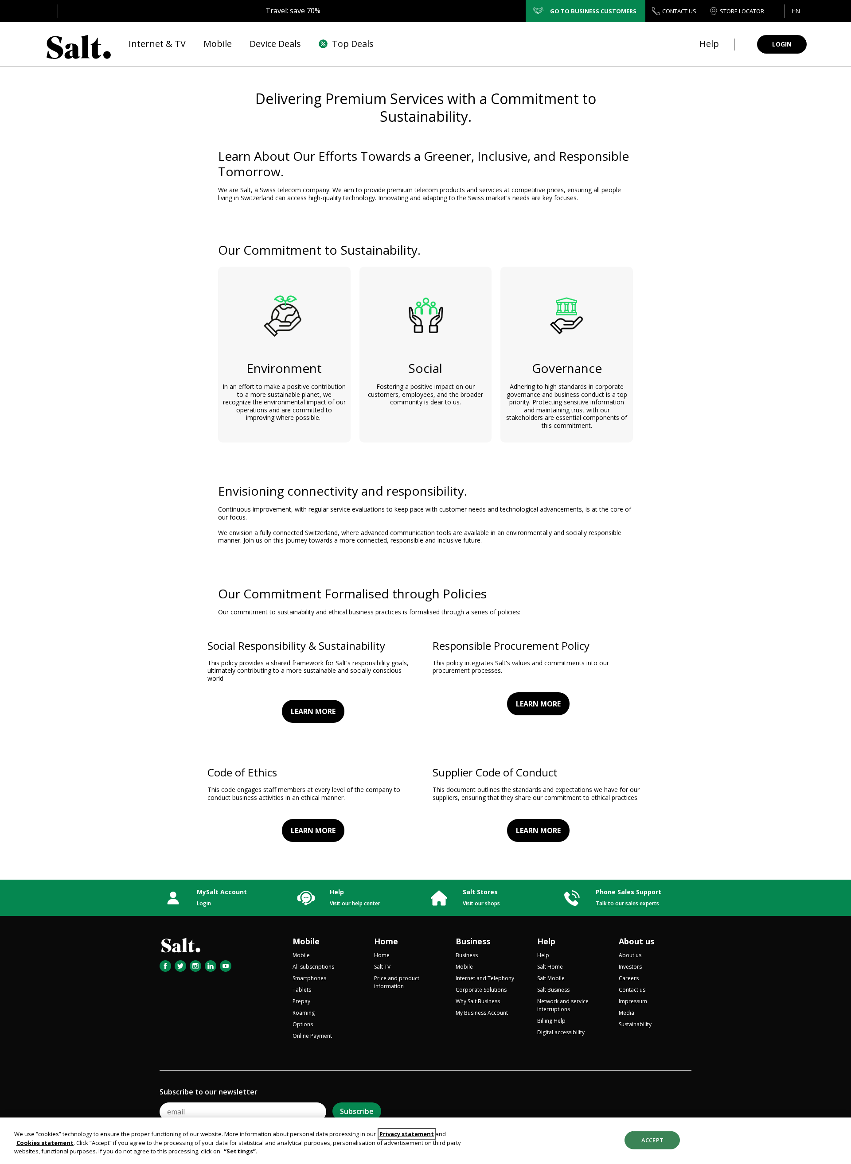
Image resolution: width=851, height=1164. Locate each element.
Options (303, 1024)
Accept (652, 1140)
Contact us (632, 989)
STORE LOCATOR (742, 11)
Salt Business (553, 989)
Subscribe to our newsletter (209, 1091)
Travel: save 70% (292, 11)
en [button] (796, 11)
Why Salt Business (478, 1001)
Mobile (306, 941)
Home (386, 941)
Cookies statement (45, 1143)
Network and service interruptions (563, 1005)
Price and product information (396, 982)
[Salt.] (79, 44)
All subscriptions (313, 966)
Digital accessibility (561, 1032)
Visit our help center (355, 903)
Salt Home (550, 966)
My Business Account (482, 1013)
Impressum (633, 1001)
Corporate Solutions (481, 989)
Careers (629, 978)
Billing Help (551, 1020)
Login (204, 903)
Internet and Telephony (485, 978)
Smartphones (309, 978)
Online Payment (312, 1036)
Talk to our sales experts (627, 903)
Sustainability (635, 1024)
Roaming (304, 1013)
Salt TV (382, 966)
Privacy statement (406, 1134)
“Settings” (240, 1151)
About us (636, 941)
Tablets (302, 989)
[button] (795, 11)
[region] (425, 1140)
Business (473, 941)
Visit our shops (481, 903)
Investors (630, 966)
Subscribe (357, 1111)
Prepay (301, 1001)
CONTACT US (679, 11)
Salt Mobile (551, 978)
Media (626, 1013)
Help (546, 941)
